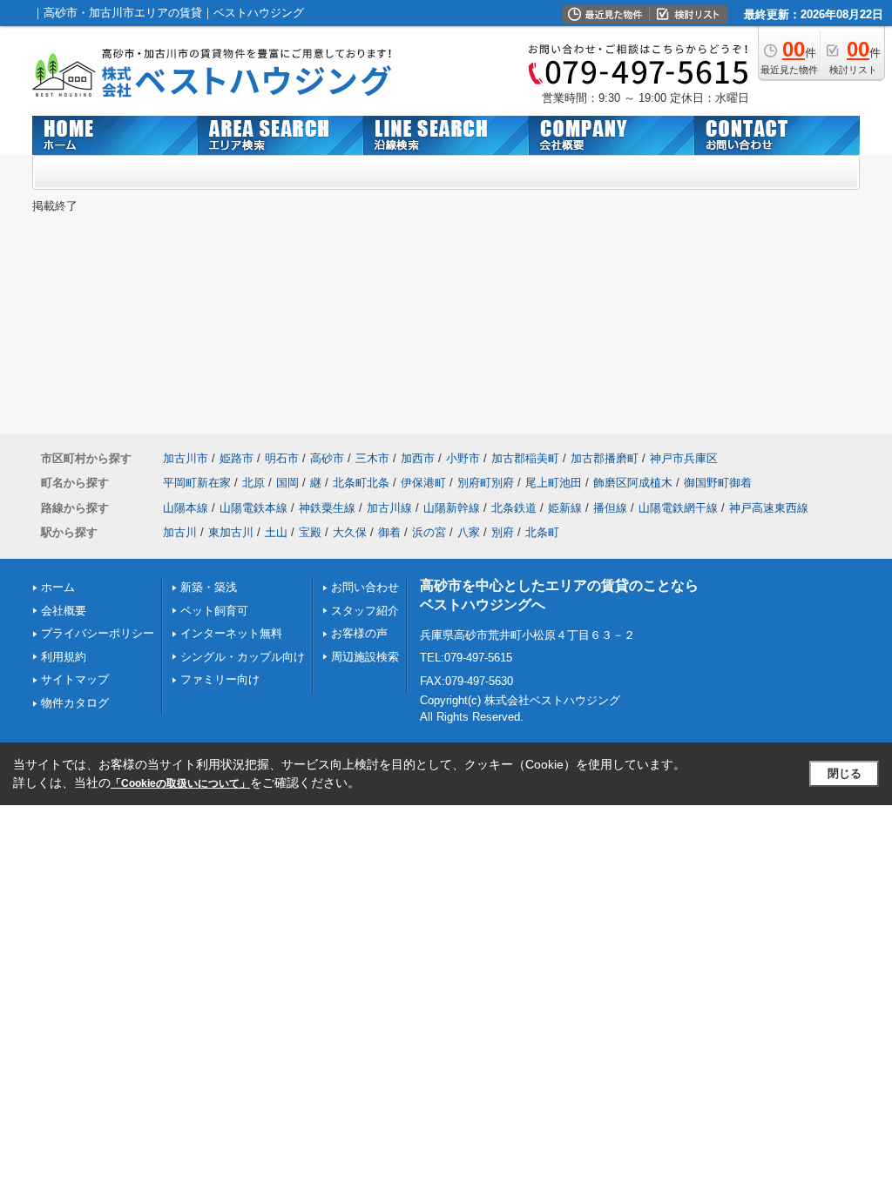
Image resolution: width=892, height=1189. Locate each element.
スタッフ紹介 (365, 610)
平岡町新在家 (197, 482)
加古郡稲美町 (525, 458)
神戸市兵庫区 (684, 458)
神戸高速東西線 (768, 507)
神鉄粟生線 (327, 507)
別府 (502, 532)
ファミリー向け (220, 679)
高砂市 (327, 458)
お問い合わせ (365, 587)
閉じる (845, 773)
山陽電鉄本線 (253, 507)
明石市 (282, 458)
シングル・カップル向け (242, 656)
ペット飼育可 (214, 610)
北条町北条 (361, 482)
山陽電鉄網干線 (678, 507)
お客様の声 (359, 633)
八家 (468, 532)
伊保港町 (423, 482)
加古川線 (389, 507)
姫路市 (236, 458)
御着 (389, 532)
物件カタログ (75, 702)
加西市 (418, 458)
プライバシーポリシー (97, 633)
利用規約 (63, 656)
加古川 (180, 532)
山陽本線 (185, 507)
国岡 (287, 482)
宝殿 (310, 532)
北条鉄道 (514, 507)
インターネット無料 (231, 633)
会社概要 (63, 610)
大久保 (350, 532)
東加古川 (230, 532)
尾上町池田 (553, 482)
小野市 (463, 458)
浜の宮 (429, 532)
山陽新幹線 (451, 507)
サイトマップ (75, 679)
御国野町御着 (718, 482)
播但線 (610, 507)
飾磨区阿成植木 (632, 482)
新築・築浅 (208, 587)
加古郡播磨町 (605, 458)
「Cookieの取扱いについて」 (180, 783)
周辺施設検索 (365, 656)
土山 (276, 532)
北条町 (542, 532)
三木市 (372, 458)
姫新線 (565, 507)
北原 (253, 482)
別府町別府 (485, 482)
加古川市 (185, 458)
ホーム (58, 587)
